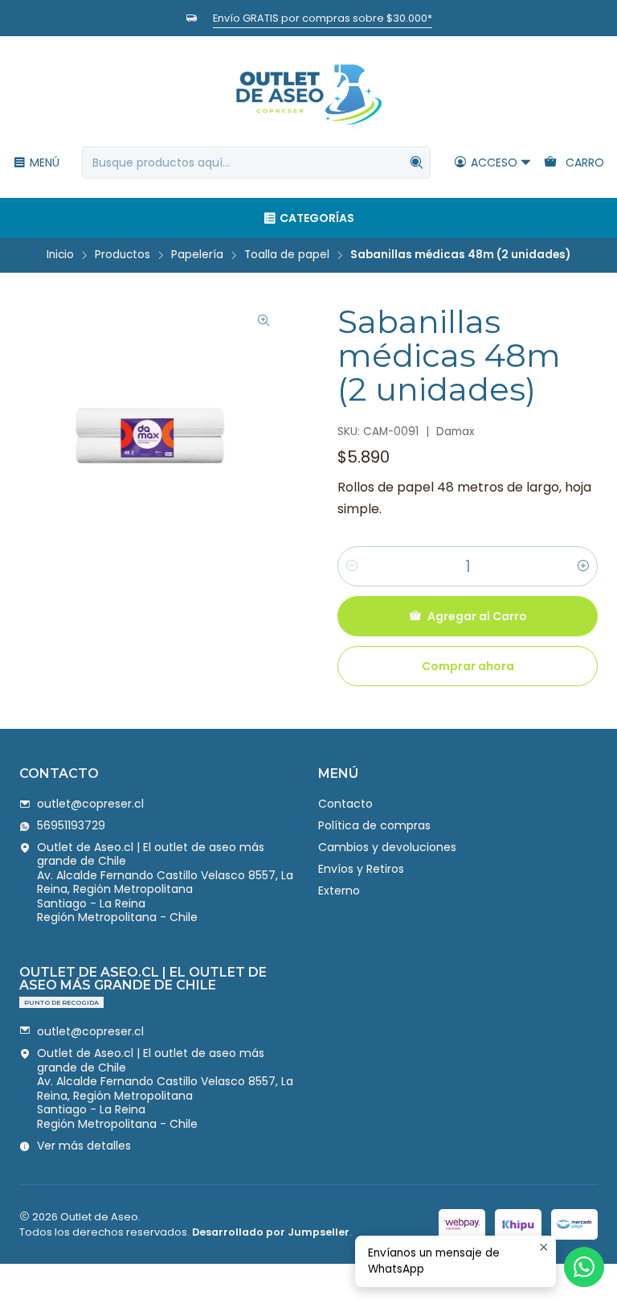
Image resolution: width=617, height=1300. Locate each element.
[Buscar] (417, 162)
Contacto (345, 804)
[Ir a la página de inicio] (308, 94)
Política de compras (374, 825)
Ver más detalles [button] (84, 1146)
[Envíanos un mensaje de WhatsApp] (584, 1267)
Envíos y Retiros (361, 869)
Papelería (197, 255)
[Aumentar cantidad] (583, 566)
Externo (339, 890)
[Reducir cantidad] (352, 566)
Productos (122, 255)
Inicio (60, 255)
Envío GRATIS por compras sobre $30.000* (280, 18)
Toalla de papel (286, 255)
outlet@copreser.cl (90, 804)
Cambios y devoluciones (387, 847)
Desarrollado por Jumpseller (270, 1232)
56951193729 (71, 825)
